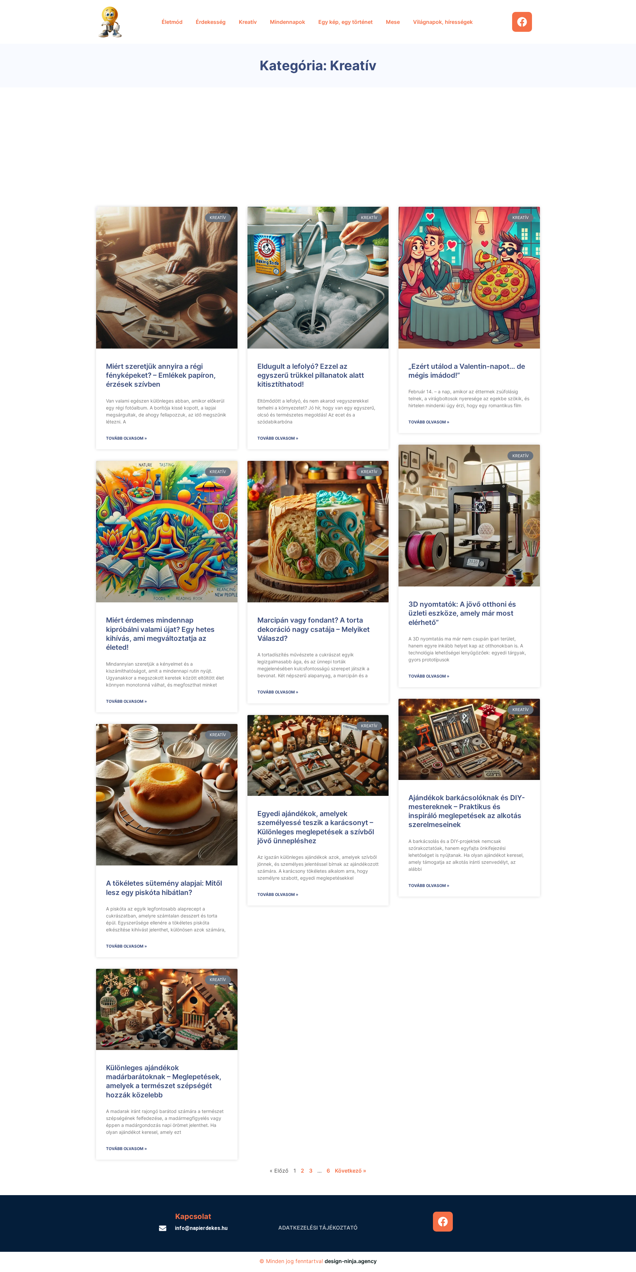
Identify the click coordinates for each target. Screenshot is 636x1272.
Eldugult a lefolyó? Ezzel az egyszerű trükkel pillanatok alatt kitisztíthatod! (310, 375)
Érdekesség (211, 22)
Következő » (350, 1170)
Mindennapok (287, 22)
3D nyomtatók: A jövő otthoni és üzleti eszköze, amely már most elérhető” (462, 613)
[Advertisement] (318, 137)
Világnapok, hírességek (443, 22)
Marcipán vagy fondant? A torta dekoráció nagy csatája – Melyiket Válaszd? (313, 629)
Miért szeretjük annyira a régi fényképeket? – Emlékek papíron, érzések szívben (161, 375)
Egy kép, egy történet (345, 22)
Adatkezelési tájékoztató (317, 1227)
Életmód (172, 22)
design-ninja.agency (351, 1261)
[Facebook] (522, 22)
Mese (393, 22)
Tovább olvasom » (126, 438)
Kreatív (248, 22)
